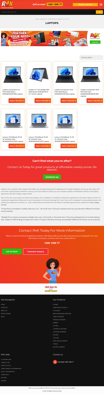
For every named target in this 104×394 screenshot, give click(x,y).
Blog (2, 317)
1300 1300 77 (54, 4)
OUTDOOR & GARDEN (59, 332)
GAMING (55, 323)
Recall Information (8, 371)
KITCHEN (55, 326)
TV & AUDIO (56, 310)
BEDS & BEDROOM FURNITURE (62, 313)
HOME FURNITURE (58, 317)
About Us (4, 310)
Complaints (5, 375)
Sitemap (3, 381)
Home (37, 19)
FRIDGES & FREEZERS (59, 320)
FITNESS (55, 344)
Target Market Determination (11, 368)
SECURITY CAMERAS (59, 347)
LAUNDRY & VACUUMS (59, 329)
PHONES (55, 304)
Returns (4, 378)
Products (43, 19)
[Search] (99, 12)
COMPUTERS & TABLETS (55, 19)
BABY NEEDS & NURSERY (60, 341)
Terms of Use (5, 362)
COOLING (56, 338)
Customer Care (6, 359)
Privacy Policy (6, 365)
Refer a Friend (6, 313)
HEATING (55, 335)
